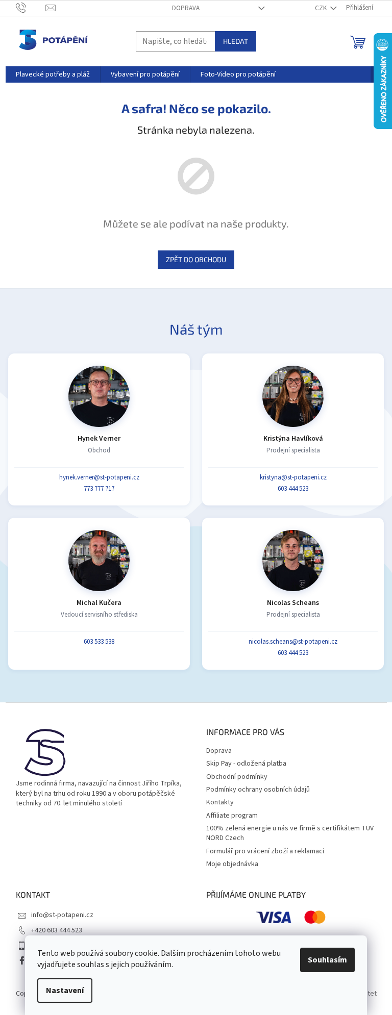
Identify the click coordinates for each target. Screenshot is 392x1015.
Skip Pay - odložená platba (246, 763)
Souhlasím (327, 960)
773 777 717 (99, 488)
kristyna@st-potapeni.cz (293, 477)
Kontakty (220, 802)
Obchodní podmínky (236, 777)
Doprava (186, 8)
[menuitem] (53, 74)
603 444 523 (293, 488)
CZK (321, 8)
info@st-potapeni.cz (62, 915)
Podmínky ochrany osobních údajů (258, 789)
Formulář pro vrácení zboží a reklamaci (265, 851)
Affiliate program (232, 815)
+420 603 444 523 (56, 930)
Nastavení (65, 990)
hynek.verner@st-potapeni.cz (99, 477)
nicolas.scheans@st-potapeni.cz (293, 641)
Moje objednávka (232, 864)
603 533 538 (99, 641)
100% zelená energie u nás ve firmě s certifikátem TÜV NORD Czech (290, 833)
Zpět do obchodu (196, 259)
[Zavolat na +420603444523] (31, 7)
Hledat (235, 41)
